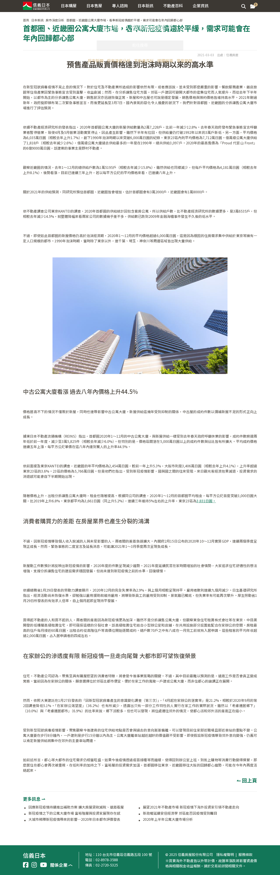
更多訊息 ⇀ (34, 799)
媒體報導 (165, 60)
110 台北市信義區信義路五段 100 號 (124, 854)
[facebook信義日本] (25, 865)
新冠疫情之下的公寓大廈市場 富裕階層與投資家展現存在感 (74, 813)
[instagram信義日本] (34, 865)
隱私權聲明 (225, 854)
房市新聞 (95, 60)
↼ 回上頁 (247, 780)
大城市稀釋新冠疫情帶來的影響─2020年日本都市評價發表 (74, 819)
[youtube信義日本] (43, 865)
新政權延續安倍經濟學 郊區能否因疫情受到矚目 (180, 813)
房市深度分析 (119, 60)
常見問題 (184, 60)
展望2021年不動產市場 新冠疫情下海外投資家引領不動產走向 (191, 807)
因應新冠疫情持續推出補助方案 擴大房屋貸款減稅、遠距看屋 (76, 807)
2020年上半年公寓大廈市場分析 (168, 819)
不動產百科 (144, 60)
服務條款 (245, 854)
